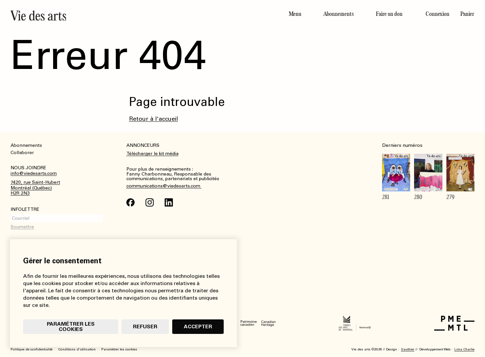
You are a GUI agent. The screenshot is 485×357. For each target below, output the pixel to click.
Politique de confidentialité (31, 349)
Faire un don (389, 14)
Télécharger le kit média (152, 153)
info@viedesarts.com (34, 173)
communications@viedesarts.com (164, 186)
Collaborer (22, 152)
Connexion (437, 14)
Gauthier (407, 349)
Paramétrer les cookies (71, 326)
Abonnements (338, 14)
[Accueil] (124, 15)
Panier (467, 14)
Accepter (198, 326)
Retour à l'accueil (153, 118)
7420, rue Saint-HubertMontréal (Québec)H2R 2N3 (35, 188)
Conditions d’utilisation (77, 349)
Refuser (145, 326)
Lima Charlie (464, 349)
